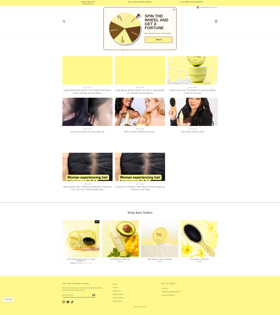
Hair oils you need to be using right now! (87, 132)
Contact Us (116, 291)
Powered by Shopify (140, 306)
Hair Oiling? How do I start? (192, 132)
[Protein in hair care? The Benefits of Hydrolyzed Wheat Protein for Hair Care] (192, 70)
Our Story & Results (168, 295)
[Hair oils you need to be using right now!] (87, 112)
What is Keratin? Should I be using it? (140, 132)
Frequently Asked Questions (171, 292)
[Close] (174, 9)
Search (115, 284)
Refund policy (117, 301)
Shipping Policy (118, 294)
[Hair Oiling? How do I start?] (192, 112)
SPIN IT (159, 40)
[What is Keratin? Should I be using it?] (140, 112)
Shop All (115, 287)
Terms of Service (118, 298)
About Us (165, 288)
